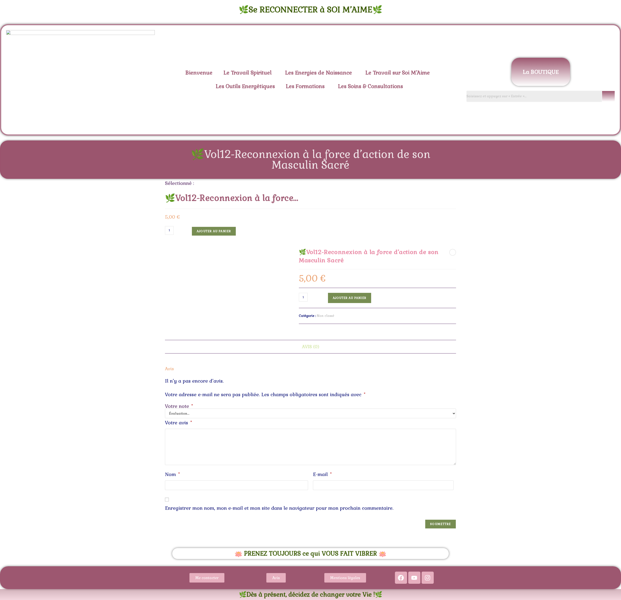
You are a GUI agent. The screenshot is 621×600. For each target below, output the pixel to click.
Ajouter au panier (214, 231)
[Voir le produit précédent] (452, 252)
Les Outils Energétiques (245, 86)
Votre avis (178, 422)
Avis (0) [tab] (310, 346)
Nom (172, 474)
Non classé (325, 316)
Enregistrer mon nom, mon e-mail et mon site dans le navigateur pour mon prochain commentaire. (279, 508)
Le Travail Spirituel (247, 72)
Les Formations (305, 86)
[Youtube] (414, 578)
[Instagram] (428, 578)
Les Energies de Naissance (318, 72)
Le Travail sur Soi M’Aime (397, 72)
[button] (249, 72)
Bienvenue (198, 72)
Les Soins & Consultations (370, 86)
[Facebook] (401, 578)
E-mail (322, 474)
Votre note (179, 406)
